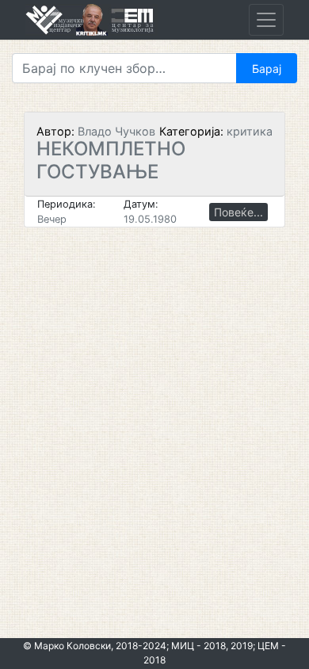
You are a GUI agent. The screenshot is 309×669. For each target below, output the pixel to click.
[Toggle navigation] (266, 20)
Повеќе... (238, 212)
